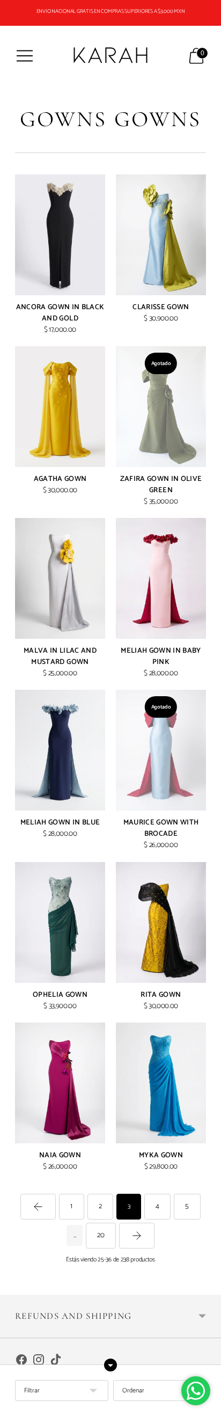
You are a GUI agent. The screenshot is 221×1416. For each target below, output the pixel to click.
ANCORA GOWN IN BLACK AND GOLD (60, 312)
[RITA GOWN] (161, 922)
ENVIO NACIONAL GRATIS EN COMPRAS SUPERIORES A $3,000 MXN (110, 11)
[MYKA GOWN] (161, 1083)
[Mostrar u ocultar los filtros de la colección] (110, 1365)
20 (101, 1235)
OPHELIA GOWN (60, 995)
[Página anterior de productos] (38, 1207)
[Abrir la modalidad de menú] (25, 56)
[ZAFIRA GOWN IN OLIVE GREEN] (161, 406)
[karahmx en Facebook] (21, 1361)
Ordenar (133, 1390)
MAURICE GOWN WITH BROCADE (161, 828)
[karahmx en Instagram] (38, 1361)
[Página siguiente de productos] (136, 1236)
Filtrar (32, 1390)
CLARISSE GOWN (160, 307)
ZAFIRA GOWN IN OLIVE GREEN (161, 484)
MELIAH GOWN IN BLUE (60, 822)
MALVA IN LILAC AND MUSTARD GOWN (60, 656)
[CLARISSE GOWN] (161, 234)
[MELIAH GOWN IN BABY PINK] (161, 578)
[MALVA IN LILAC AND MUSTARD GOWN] (60, 578)
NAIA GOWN (60, 1155)
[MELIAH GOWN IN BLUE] (60, 750)
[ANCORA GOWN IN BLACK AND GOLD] (60, 234)
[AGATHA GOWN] (60, 406)
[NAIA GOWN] (60, 1083)
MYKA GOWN (161, 1155)
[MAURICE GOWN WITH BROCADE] (161, 750)
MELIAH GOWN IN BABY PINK (161, 656)
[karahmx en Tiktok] (55, 1361)
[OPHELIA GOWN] (60, 922)
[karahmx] (111, 55)
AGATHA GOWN (60, 479)
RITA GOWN (161, 995)
